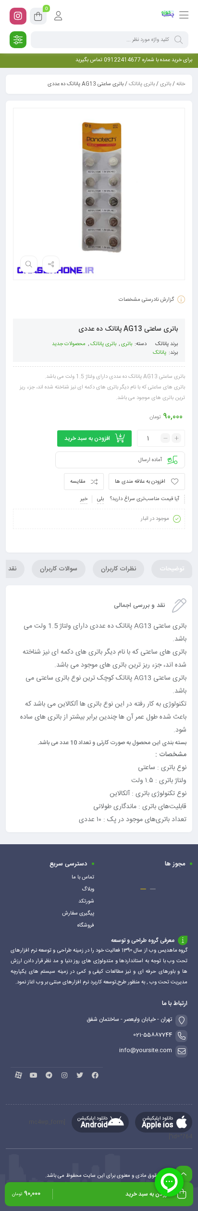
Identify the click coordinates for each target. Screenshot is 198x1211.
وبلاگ (88, 889)
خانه (180, 84)
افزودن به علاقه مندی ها (140, 481)
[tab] (171, 569)
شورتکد (86, 901)
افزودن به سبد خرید (87, 438)
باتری (165, 84)
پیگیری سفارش (78, 913)
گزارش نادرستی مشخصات (146, 300)
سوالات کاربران (58, 569)
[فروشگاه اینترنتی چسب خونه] (168, 16)
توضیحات (172, 569)
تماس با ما (83, 877)
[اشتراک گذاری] (51, 264)
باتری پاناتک (142, 84)
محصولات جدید (69, 344)
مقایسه (78, 481)
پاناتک (162, 344)
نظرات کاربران (118, 569)
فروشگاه (85, 925)
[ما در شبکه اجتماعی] (18, 16)
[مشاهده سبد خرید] (38, 18)
